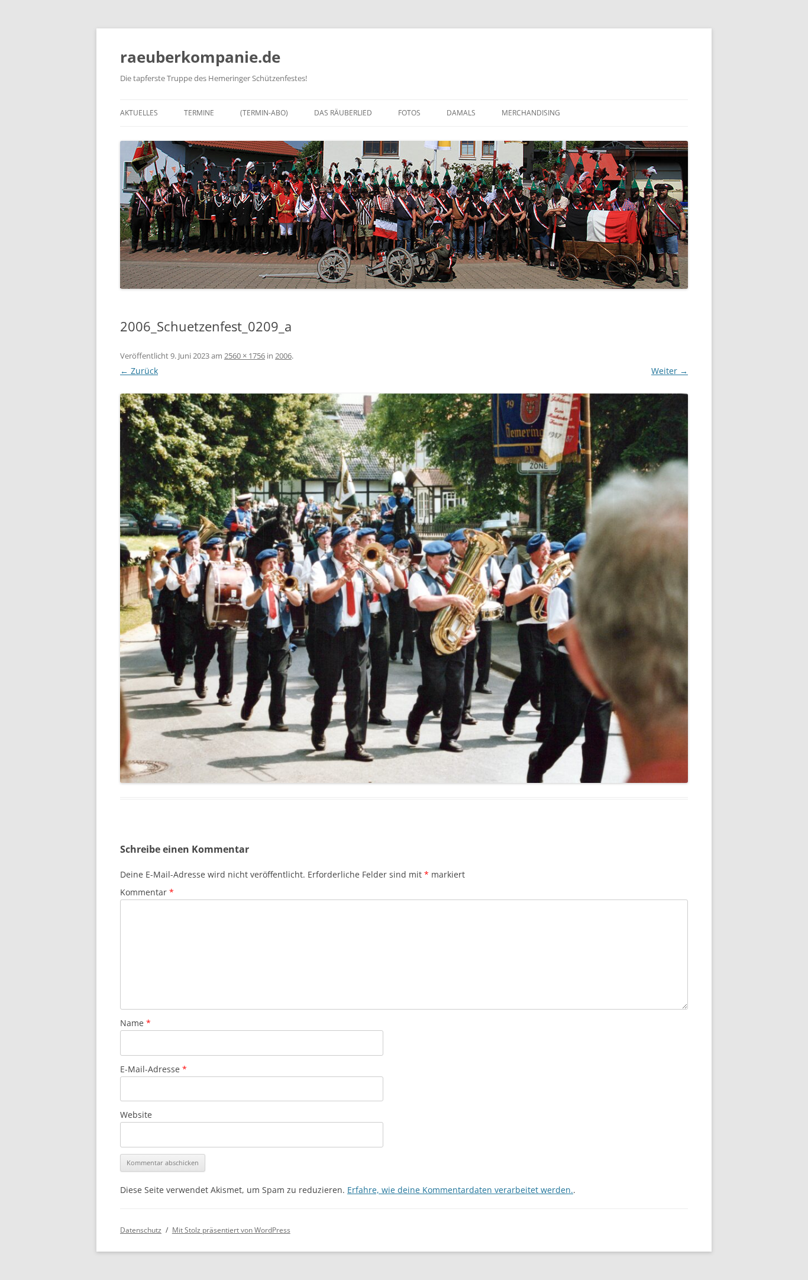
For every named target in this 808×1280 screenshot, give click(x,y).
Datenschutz (140, 1230)
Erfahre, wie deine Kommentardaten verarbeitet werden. (460, 1189)
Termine (199, 113)
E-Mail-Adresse (153, 1069)
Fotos (409, 113)
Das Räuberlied (343, 113)
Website (136, 1114)
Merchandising (531, 113)
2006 (283, 355)
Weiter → (669, 370)
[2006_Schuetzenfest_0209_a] (404, 588)
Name (135, 1022)
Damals (461, 113)
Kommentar (147, 892)
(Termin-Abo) (264, 113)
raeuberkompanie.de (200, 56)
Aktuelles (139, 113)
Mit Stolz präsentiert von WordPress (231, 1230)
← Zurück (139, 370)
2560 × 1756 (244, 355)
